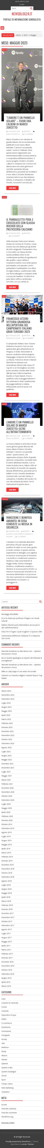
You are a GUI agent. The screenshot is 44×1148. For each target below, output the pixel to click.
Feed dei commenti (9, 1112)
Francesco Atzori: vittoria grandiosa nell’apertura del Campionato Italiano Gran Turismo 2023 (19, 325)
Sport (4, 296)
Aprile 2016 (5, 982)
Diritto (3, 1019)
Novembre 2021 (7, 768)
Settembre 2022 (7, 743)
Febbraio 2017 (7, 954)
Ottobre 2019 (6, 824)
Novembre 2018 (7, 869)
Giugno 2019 (6, 840)
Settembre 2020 (7, 800)
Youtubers (5, 1092)
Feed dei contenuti (8, 1108)
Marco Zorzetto (13, 134)
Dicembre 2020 (7, 788)
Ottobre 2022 (6, 739)
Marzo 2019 (6, 852)
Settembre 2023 (7, 699)
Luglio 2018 (6, 885)
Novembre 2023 (7, 695)
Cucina (4, 197)
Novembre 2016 (7, 966)
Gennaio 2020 (6, 820)
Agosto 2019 (6, 832)
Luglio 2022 (6, 751)
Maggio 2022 (6, 759)
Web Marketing (7, 1088)
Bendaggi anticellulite (9, 614)
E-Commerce (6, 1023)
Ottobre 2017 (6, 921)
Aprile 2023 (5, 715)
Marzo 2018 (6, 901)
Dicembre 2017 (7, 913)
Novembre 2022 (7, 735)
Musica (4, 50)
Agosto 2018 (6, 881)
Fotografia (5, 1035)
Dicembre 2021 (7, 763)
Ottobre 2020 (6, 796)
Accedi (4, 1104)
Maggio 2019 (6, 844)
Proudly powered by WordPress (18, 1141)
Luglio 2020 (6, 804)
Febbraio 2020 (7, 816)
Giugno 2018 (6, 889)
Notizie (4, 1059)
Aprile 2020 (5, 812)
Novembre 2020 (7, 792)
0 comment (28, 134)
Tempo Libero (7, 1084)
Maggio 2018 (6, 893)
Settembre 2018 (7, 877)
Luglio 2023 (6, 703)
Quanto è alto (6, 1067)
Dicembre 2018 (7, 865)
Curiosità (4, 1011)
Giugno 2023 (6, 707)
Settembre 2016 (7, 974)
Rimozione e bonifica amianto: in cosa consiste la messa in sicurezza (19, 522)
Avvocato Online (7, 1123)
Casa (3, 999)
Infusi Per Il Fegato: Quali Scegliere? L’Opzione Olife (21, 631)
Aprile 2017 (5, 945)
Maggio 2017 (6, 941)
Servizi (3, 1075)
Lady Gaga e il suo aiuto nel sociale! (22, 671)
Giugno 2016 (6, 978)
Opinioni (5, 499)
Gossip (4, 1039)
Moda (3, 1051)
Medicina (5, 1047)
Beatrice (27, 131)
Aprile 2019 (5, 848)
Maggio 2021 (6, 776)
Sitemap (22, 4)
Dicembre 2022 (7, 731)
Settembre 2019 (7, 828)
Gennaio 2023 (6, 727)
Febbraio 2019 (7, 856)
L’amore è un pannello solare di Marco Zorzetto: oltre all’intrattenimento (19, 427)
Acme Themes (28, 1144)
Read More (12, 188)
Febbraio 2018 (7, 905)
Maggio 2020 (6, 808)
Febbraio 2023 (7, 723)
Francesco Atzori (13, 338)
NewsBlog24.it (22, 13)
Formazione (6, 1031)
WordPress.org (7, 1117)
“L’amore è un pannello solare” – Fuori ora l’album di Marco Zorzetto (20, 122)
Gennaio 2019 (6, 861)
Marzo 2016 (6, 986)
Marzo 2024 (6, 691)
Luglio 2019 (6, 836)
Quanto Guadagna (8, 1071)
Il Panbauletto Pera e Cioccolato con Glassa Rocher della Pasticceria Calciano (20, 224)
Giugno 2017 (6, 937)
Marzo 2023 (6, 719)
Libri (3, 1043)
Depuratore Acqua (8, 1015)
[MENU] (2, 28)
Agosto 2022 (6, 747)
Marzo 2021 (6, 780)
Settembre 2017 (7, 925)
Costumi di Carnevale (9, 1003)
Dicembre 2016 (7, 962)
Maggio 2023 (6, 711)
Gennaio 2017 (6, 958)
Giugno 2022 (6, 755)
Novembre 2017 (7, 917)
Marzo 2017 (6, 949)
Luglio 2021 (6, 772)
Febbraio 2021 (7, 784)
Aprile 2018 (5, 897)
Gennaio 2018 (6, 909)
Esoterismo (6, 1027)
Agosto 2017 (6, 929)
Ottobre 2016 (6, 970)
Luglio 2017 (6, 933)
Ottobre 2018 (6, 873)
